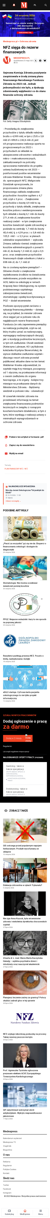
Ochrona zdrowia (28, 41)
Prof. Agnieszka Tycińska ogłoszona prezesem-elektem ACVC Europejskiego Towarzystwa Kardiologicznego (22, 1073)
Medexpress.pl (10, 41)
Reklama (6, 1162)
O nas (6, 1154)
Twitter (6, 1185)
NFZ (26, 469)
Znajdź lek (7, 1146)
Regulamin (7, 746)
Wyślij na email (16, 453)
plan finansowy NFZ (14, 469)
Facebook (7, 1189)
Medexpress (10, 1131)
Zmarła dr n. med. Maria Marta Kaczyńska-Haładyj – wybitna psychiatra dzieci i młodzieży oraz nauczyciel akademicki (23, 961)
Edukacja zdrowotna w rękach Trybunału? (22, 885)
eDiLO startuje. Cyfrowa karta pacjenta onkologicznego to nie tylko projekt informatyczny (21, 695)
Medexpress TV (9, 1142)
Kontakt (6, 1173)
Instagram (7, 1193)
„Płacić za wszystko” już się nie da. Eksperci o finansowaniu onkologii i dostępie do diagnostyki (24, 546)
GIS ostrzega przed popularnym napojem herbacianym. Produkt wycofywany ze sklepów (22, 848)
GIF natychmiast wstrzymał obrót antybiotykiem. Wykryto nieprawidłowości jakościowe (22, 1113)
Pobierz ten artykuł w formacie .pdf (26, 437)
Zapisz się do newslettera (21, 445)
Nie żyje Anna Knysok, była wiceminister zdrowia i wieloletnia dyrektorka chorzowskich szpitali (25, 921)
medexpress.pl (22, 58)
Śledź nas (8, 1178)
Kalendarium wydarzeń (12, 1138)
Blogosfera (7, 1150)
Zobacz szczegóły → (13, 501)
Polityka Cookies (9, 1169)
